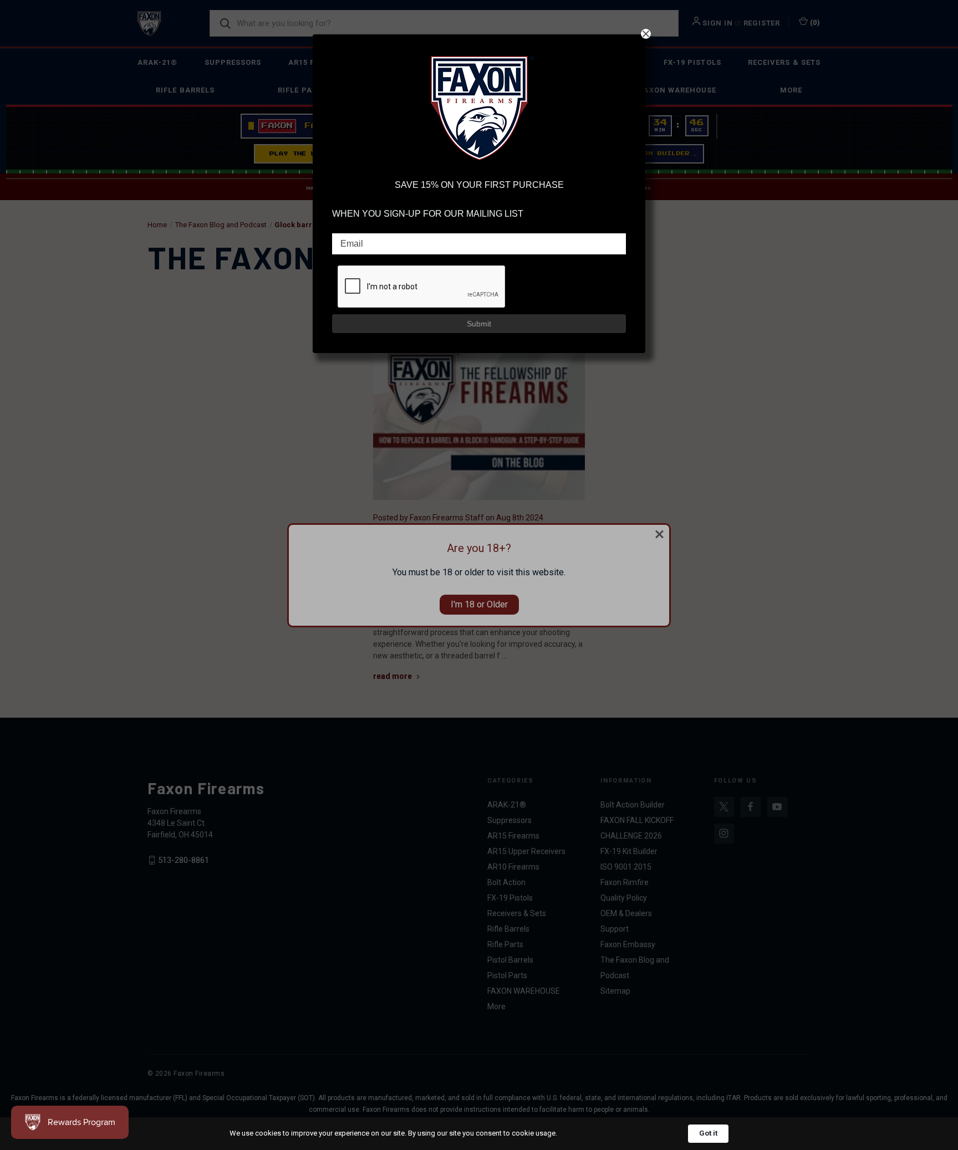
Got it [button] (708, 1133)
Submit (479, 323)
